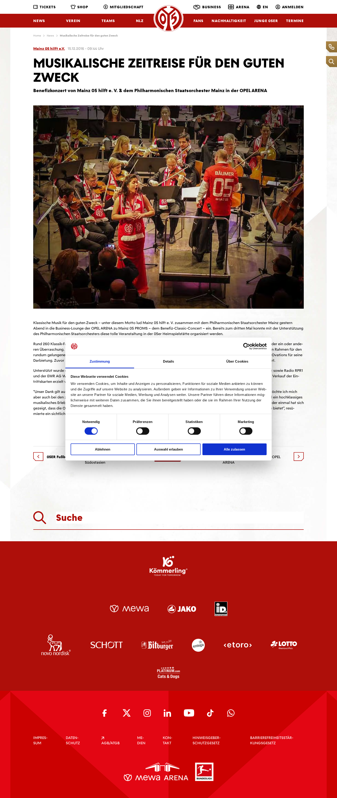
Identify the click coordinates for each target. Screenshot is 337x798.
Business (211, 7)
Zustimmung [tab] (100, 361)
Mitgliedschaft (127, 7)
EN (265, 7)
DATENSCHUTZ (73, 740)
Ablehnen (102, 449)
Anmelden (293, 7)
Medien (141, 740)
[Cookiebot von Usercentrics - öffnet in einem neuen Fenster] (247, 346)
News (39, 20)
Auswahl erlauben (168, 449)
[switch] (142, 431)
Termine (295, 20)
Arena (242, 7)
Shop (82, 7)
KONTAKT (167, 740)
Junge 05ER (266, 20)
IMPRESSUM (40, 740)
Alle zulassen (234, 449)
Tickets (48, 7)
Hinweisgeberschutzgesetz (207, 740)
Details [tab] (168, 361)
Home (37, 35)
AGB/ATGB (110, 743)
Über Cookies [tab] (237, 361)
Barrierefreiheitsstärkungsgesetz (271, 740)
